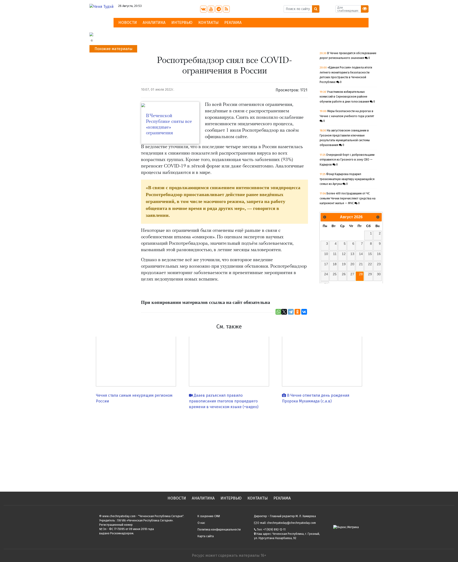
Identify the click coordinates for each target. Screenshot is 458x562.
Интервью (182, 22)
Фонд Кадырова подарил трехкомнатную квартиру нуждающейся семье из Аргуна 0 (347, 179)
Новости (127, 22)
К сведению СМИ (209, 516)
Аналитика (154, 22)
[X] (284, 312)
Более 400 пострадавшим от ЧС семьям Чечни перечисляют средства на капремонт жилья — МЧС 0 (347, 198)
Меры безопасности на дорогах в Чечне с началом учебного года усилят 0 (347, 116)
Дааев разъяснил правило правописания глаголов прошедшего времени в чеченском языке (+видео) (223, 401)
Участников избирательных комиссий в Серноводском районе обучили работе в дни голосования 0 (347, 96)
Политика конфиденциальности (219, 529)
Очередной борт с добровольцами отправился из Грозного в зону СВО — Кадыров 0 (347, 159)
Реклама (233, 22)
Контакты (208, 22)
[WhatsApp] (278, 312)
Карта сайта (206, 536)
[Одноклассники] (297, 312)
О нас (201, 523)
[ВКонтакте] (304, 312)
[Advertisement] (229, 448)
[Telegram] (291, 312)
